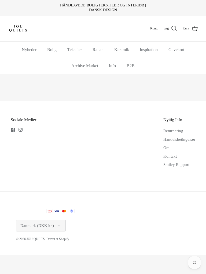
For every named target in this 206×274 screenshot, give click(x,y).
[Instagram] (21, 130)
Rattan (98, 49)
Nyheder (29, 49)
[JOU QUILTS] (18, 28)
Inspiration (149, 49)
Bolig (52, 49)
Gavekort (176, 49)
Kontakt (170, 156)
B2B (131, 65)
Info (112, 65)
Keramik (121, 49)
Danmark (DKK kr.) (37, 225)
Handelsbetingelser (179, 139)
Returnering (173, 131)
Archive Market (84, 65)
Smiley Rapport (176, 164)
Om (166, 148)
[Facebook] (13, 130)
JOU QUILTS (36, 239)
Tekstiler (74, 49)
